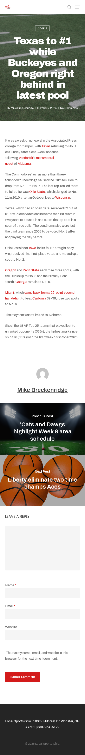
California (39, 298)
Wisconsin (62, 197)
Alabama (24, 163)
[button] (77, 7)
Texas (46, 146)
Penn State (31, 270)
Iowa (32, 248)
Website (11, 627)
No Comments (69, 108)
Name (10, 585)
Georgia (21, 282)
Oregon (10, 270)
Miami (9, 292)
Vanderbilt (26, 158)
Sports (42, 28)
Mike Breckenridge (22, 108)
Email (10, 606)
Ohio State (37, 191)
